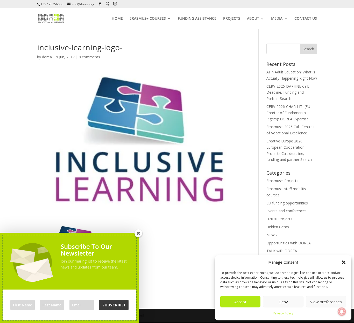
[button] (343, 262)
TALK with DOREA (281, 250)
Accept (240, 301)
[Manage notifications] (342, 311)
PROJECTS (231, 19)
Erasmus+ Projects (282, 180)
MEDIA (276, 19)
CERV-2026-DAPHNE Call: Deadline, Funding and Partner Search (287, 92)
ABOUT (253, 19)
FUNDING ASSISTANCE (197, 19)
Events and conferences (286, 210)
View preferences (326, 301)
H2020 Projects (279, 218)
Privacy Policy (283, 313)
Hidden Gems (277, 226)
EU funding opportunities (287, 203)
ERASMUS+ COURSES (148, 19)
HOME (117, 19)
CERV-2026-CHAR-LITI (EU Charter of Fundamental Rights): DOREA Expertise (288, 112)
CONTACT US (305, 19)
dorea (47, 56)
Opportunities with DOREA (288, 242)
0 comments (89, 56)
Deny (283, 301)
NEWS (271, 234)
